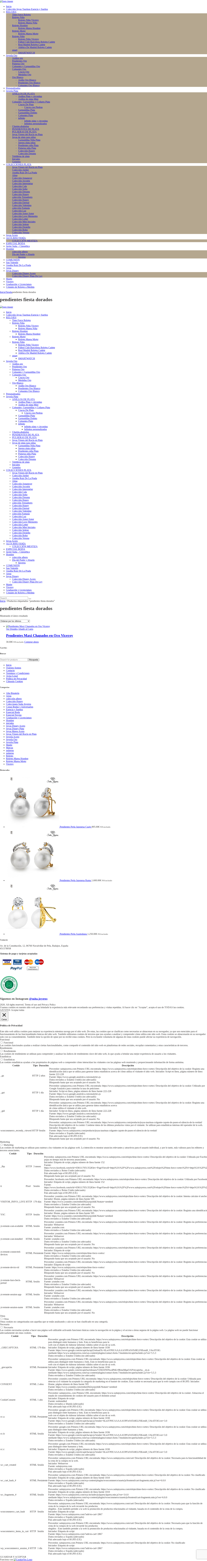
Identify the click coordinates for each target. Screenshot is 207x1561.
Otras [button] (2, 1316)
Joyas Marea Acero (15, 731)
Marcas (9, 747)
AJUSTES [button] (5, 1010)
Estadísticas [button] (5, 1056)
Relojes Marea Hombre (17, 758)
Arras (8, 696)
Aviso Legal (12, 676)
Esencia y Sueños (14, 709)
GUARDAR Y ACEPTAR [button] (13, 1557)
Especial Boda (13, 712)
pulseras (10, 750)
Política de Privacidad (16, 678)
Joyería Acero (12, 736)
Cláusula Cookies (14, 681)
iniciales (10, 723)
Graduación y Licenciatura (19, 717)
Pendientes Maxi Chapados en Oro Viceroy (39, 635)
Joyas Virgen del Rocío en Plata (21, 734)
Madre (9, 745)
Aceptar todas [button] (17, 1010)
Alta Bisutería (12, 693)
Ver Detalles (12, 629)
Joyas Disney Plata (15, 728)
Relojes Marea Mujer (16, 761)
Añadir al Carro (25, 629)
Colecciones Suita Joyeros (18, 704)
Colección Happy (14, 701)
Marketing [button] (5, 1142)
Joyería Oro (11, 739)
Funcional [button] (5, 1039)
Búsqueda (33, 660)
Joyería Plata (12, 742)
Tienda (8, 292)
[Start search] (30, 598)
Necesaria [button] (4, 1324)
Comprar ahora (31, 642)
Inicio (2, 292)
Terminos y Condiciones (17, 673)
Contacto (10, 670)
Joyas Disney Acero (15, 726)
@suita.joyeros (38, 998)
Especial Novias (14, 715)
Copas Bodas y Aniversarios (19, 707)
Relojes (9, 756)
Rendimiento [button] (6, 1048)
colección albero (14, 698)
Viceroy (10, 764)
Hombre (10, 720)
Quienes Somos (13, 667)
